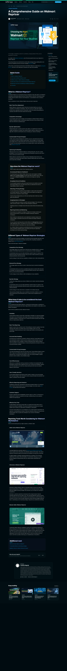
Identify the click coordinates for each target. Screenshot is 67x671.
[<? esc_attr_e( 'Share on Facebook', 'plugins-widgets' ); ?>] (54, 19)
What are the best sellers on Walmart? (17, 543)
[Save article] (58, 19)
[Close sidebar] (49, 54)
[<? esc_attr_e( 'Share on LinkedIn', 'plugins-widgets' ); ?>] (52, 19)
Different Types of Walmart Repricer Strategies (20, 79)
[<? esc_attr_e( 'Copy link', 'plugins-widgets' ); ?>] (56, 19)
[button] (47, 2)
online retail (31, 63)
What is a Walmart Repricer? (16, 76)
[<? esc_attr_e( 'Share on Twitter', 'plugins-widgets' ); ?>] (50, 19)
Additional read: (51, 70)
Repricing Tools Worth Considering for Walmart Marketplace (22, 83)
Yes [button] (39, 555)
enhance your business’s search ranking (34, 450)
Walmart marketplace (19, 58)
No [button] (43, 555)
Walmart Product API (16, 144)
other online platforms (19, 241)
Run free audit (52, 80)
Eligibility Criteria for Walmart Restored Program (19, 548)
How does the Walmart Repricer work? (53, 59)
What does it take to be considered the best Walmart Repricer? (23, 81)
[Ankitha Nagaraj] (9, 19)
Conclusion (13, 85)
